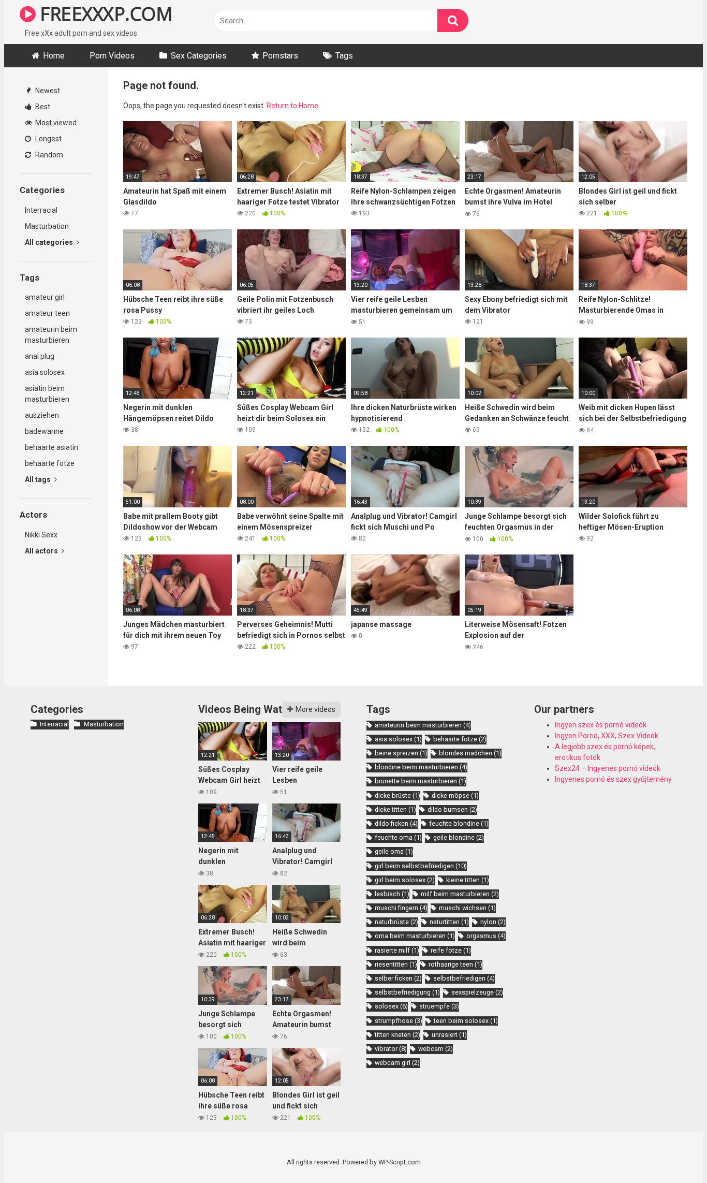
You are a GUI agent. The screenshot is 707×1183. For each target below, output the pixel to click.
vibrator (391, 1049)
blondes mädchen (470, 753)
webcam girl (397, 1063)
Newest (47, 90)
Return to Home (292, 105)
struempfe (439, 1006)
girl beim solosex (405, 880)
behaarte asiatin (51, 447)
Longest (48, 139)
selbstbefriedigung (407, 992)
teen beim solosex (466, 1021)
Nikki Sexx (41, 535)
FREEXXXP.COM (104, 13)
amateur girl (45, 297)
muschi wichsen (467, 908)
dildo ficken (396, 823)
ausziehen (42, 415)
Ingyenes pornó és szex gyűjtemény (613, 779)
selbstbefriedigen (464, 978)
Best (42, 107)
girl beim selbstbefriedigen (421, 866)
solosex (391, 1006)
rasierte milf (397, 950)
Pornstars (280, 56)
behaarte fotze (50, 463)
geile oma (394, 851)
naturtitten (449, 922)
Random (48, 155)
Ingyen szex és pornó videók (600, 725)
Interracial (41, 210)
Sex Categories (199, 56)
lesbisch (392, 894)
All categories (50, 242)
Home (54, 56)
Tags (344, 56)
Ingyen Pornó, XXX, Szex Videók (606, 736)
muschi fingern (401, 908)
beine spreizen (401, 753)
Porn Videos (112, 56)
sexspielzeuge (477, 992)
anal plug (39, 356)
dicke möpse (455, 795)
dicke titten (395, 809)
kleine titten (467, 880)
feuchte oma (398, 837)
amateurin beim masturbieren (51, 334)
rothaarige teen (455, 964)
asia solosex (45, 372)
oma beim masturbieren (415, 936)
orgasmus (486, 936)
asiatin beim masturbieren (47, 393)
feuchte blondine (459, 823)
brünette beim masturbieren (420, 781)
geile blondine (458, 837)
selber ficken (398, 978)
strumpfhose (398, 1021)
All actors (42, 551)
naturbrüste (396, 922)
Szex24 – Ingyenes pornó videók (607, 768)
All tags (38, 479)
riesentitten (396, 964)
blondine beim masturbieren (421, 767)
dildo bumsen (452, 809)
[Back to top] (672, 1151)
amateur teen (47, 313)
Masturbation (47, 226)
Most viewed (55, 123)
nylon (493, 922)
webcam (435, 1049)
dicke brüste (397, 795)
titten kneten (397, 1035)
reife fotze (451, 950)
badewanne (44, 431)
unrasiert (449, 1035)
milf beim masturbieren (460, 894)
